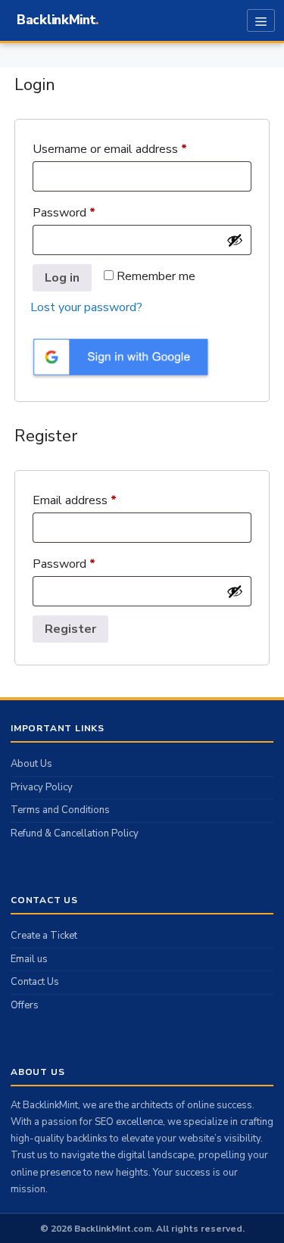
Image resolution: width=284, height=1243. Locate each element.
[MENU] (261, 20)
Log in (62, 277)
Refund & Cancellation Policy (75, 833)
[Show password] (234, 240)
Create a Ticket (44, 935)
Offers (25, 1005)
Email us (29, 959)
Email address (98, 498)
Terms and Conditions (60, 810)
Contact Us (35, 982)
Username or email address (133, 147)
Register (70, 629)
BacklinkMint (56, 20)
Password (87, 211)
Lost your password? (86, 307)
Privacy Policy (42, 787)
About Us (31, 764)
